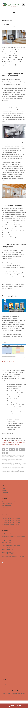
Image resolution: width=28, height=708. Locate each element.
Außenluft (3, 456)
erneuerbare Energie (5, 460)
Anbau (23, 455)
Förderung (9, 462)
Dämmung (20, 457)
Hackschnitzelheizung (10, 463)
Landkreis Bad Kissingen (19, 466)
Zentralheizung (21, 471)
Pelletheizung (8, 468)
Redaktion (15, 26)
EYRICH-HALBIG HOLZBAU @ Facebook (11, 518)
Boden (13, 456)
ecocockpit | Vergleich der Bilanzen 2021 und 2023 (13, 556)
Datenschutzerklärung (6, 683)
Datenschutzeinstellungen (7, 684)
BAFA (11, 456)
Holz (11, 464)
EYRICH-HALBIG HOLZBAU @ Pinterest (11, 522)
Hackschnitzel (4, 463)
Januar (23, 464)
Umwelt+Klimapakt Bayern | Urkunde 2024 (11, 545)
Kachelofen (4, 466)
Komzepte (4, 440)
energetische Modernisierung (11, 459)
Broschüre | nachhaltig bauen (8, 533)
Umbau (8, 470)
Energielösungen (14, 455)
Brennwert (16, 456)
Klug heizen (5, 24)
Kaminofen (8, 466)
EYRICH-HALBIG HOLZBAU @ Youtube (10, 524)
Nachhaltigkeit (8, 467)
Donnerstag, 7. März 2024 (6, 26)
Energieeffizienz (8, 455)
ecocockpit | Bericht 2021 (7, 553)
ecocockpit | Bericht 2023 (7, 549)
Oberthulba (22, 467)
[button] (3, 449)
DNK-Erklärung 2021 (6, 542)
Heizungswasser (7, 464)
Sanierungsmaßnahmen (22, 468)
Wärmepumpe (17, 470)
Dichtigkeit (4, 459)
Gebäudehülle (18, 462)
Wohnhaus (12, 471)
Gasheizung (13, 462)
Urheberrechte (5, 507)
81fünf (15, 440)
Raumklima (15, 468)
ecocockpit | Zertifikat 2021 (8, 552)
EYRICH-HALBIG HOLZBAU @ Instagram (11, 520)
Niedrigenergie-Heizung (16, 467)
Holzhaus (20, 464)
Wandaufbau (12, 470)
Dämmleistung (15, 457)
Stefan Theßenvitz (15, 444)
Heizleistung (24, 463)
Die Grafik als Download (8, 361)
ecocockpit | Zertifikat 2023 (8, 547)
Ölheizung (3, 468)
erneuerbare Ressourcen (13, 460)
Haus (16, 463)
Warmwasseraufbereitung (6, 471)
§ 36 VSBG (4, 509)
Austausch (7, 456)
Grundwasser (23, 462)
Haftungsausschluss (6, 505)
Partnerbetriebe (5, 492)
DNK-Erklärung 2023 (6, 540)
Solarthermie (4, 470)
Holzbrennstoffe (15, 464)
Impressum (4, 490)
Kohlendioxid (12, 466)
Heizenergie (19, 463)
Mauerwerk (4, 467)
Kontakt (3, 488)
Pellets (12, 468)
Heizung (3, 464)
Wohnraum (17, 471)
